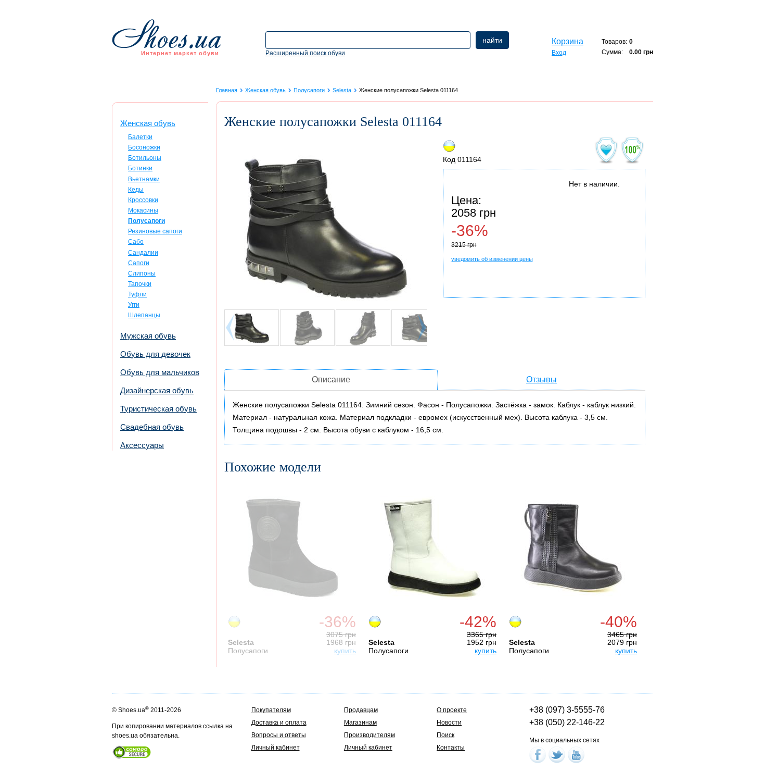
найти (492, 40)
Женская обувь (147, 123)
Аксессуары (142, 445)
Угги (133, 304)
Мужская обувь (148, 335)
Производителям (369, 735)
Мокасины (143, 210)
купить (345, 650)
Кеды (136, 189)
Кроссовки (143, 200)
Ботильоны (144, 157)
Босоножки (144, 147)
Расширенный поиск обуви (305, 53)
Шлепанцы (144, 315)
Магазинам (360, 722)
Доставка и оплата (279, 722)
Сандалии (143, 252)
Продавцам (361, 710)
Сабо (136, 241)
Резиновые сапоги (155, 231)
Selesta (342, 90)
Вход (559, 52)
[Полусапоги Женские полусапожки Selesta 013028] (573, 548)
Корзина (567, 41)
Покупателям (271, 710)
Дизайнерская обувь (157, 390)
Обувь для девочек (155, 354)
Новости (449, 722)
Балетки (140, 137)
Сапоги (138, 263)
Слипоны (142, 273)
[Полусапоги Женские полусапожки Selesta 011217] (292, 548)
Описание (331, 379)
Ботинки (140, 168)
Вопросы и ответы (278, 735)
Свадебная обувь (152, 426)
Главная (226, 90)
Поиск (445, 735)
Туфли (137, 294)
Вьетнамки (144, 179)
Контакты (451, 747)
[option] (294, 569)
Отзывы (541, 379)
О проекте (452, 710)
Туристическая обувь (158, 408)
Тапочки (139, 284)
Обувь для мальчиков (159, 372)
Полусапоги (309, 90)
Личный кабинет (275, 747)
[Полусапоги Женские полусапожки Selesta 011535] (432, 548)
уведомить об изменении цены (492, 259)
